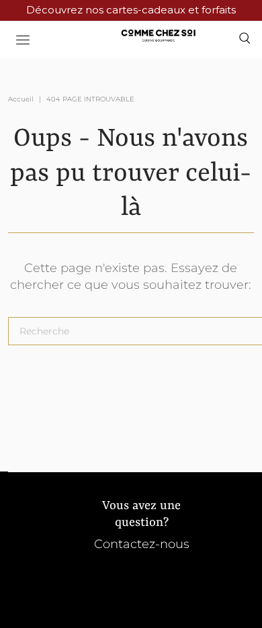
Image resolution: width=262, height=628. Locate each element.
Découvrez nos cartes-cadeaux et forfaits (131, 9)
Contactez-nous (141, 544)
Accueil (21, 99)
